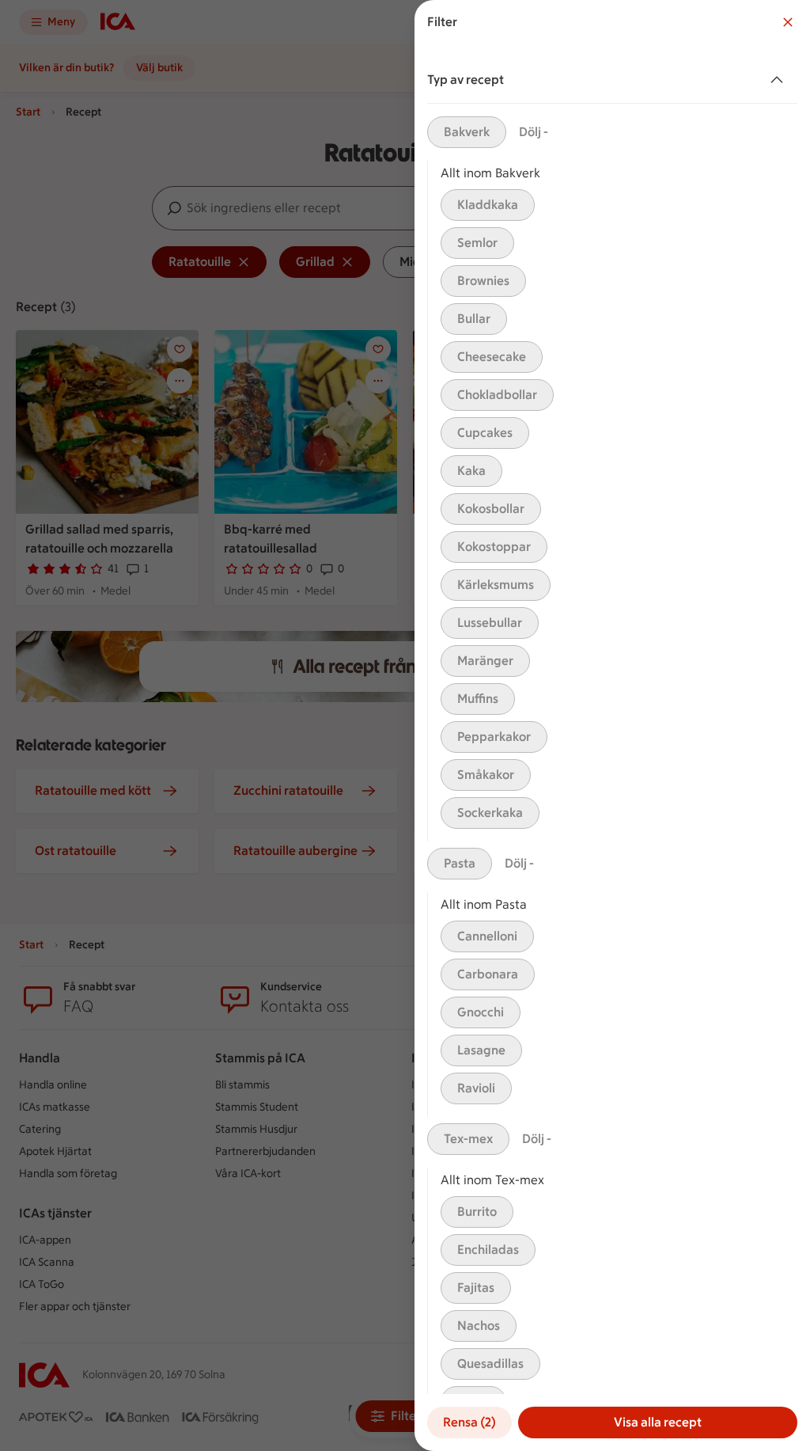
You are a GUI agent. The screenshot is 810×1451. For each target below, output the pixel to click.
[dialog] (612, 725)
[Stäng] (788, 22)
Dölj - (533, 131)
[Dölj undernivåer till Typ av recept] (780, 80)
